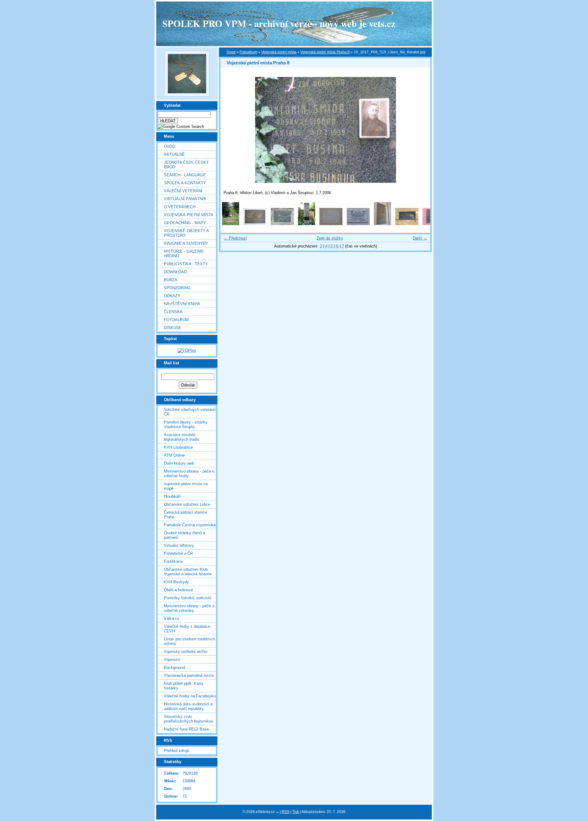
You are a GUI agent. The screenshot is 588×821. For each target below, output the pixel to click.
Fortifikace (173, 561)
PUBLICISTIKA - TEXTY (186, 264)
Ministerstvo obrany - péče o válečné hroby (189, 473)
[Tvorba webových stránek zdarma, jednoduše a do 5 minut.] (278, 812)
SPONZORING (177, 288)
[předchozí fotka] (230, 130)
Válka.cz (171, 618)
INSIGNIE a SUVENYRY (186, 243)
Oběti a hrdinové (178, 590)
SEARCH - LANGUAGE (185, 175)
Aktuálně (174, 154)
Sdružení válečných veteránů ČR (190, 411)
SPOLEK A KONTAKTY (185, 183)
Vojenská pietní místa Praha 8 (325, 52)
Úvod (169, 146)
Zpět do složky (330, 238)
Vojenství (172, 659)
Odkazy (172, 295)
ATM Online (174, 455)
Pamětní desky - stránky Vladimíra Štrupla (186, 424)
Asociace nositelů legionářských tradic (181, 437)
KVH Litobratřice (178, 447)
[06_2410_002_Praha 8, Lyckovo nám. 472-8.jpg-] (406, 223)
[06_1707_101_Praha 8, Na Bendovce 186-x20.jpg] (358, 223)
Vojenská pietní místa (278, 52)
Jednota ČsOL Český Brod (186, 164)
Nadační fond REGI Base (186, 729)
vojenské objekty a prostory (186, 233)
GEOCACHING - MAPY (185, 223)
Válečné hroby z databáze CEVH (187, 628)
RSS (285, 812)
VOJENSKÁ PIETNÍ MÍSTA (188, 215)
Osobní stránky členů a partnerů (184, 535)
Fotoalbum (176, 319)
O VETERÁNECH (179, 207)
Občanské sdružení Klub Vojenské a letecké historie (188, 571)
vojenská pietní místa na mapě (186, 486)
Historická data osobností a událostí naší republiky (188, 706)
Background (174, 667)
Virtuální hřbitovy (179, 545)
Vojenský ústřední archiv (186, 651)
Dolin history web (179, 463)
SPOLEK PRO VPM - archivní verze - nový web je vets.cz (278, 23)
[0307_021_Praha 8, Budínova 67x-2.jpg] (254, 223)
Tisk (295, 812)
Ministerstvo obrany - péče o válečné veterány (189, 608)
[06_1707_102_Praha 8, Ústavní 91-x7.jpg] (382, 223)
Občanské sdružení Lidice (187, 504)
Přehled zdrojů (176, 750)
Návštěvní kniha (182, 303)
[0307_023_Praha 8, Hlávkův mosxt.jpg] (282, 223)
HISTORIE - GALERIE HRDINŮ (184, 253)
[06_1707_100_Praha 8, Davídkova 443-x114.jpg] (330, 223)
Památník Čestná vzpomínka (190, 525)
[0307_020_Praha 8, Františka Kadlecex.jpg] (230, 223)
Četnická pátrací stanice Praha (185, 514)
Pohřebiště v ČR (178, 553)
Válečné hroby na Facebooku (190, 696)
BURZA (170, 280)
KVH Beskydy (176, 582)
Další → (420, 238)
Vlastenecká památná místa (189, 675)
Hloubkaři (172, 496)
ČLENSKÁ (173, 311)
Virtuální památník (185, 199)
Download (175, 272)
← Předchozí (235, 238)
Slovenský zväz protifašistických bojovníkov (188, 718)
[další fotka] (420, 130)
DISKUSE (173, 327)
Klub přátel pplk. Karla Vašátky (183, 685)
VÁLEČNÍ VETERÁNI (183, 191)
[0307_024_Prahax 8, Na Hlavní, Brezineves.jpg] (306, 223)
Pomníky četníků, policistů (187, 598)
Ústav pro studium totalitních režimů (189, 641)
